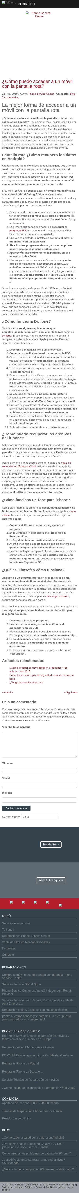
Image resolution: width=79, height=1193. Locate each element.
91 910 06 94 (26, 4)
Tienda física (51, 844)
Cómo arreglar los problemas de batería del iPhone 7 (36, 1153)
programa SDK (18, 230)
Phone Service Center (41, 93)
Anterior (7, 692)
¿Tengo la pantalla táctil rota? (26, 682)
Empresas (8, 948)
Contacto (8, 954)
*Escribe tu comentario (16, 726)
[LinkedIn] (51, 905)
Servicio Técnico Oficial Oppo (21, 984)
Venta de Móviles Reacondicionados (26, 942)
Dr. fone (6, 335)
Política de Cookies (34, 1187)
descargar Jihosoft (57, 596)
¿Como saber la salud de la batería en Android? (33, 1137)
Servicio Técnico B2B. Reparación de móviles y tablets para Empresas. (37, 1002)
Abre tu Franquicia (51, 880)
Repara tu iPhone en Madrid (20, 1063)
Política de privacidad (12, 1187)
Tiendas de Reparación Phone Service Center (32, 1111)
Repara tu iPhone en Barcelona (22, 1071)
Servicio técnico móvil (16, 923)
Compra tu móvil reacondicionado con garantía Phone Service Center (37, 976)
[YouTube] (39, 905)
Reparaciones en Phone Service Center (28, 1047)
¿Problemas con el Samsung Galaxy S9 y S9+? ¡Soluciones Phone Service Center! (33, 1145)
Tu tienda (8, 929)
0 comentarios (10, 97)
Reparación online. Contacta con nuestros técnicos (35, 1009)
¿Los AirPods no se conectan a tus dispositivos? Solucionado (33, 1161)
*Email (6, 777)
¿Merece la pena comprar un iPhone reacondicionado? (38, 1169)
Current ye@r (11, 816)
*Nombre (7, 763)
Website (7, 792)
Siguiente (70, 692)
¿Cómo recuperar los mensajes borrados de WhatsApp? (38, 1087)
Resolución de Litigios (16, 1118)
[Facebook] (15, 905)
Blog (72, 93)
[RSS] (63, 905)
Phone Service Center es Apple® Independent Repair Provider (37, 992)
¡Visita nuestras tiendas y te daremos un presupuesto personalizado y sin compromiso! (36, 1018)
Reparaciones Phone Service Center (26, 935)
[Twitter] (27, 905)
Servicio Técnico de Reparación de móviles (30, 1079)
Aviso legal (70, 1184)
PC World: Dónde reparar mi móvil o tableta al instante (37, 1055)
